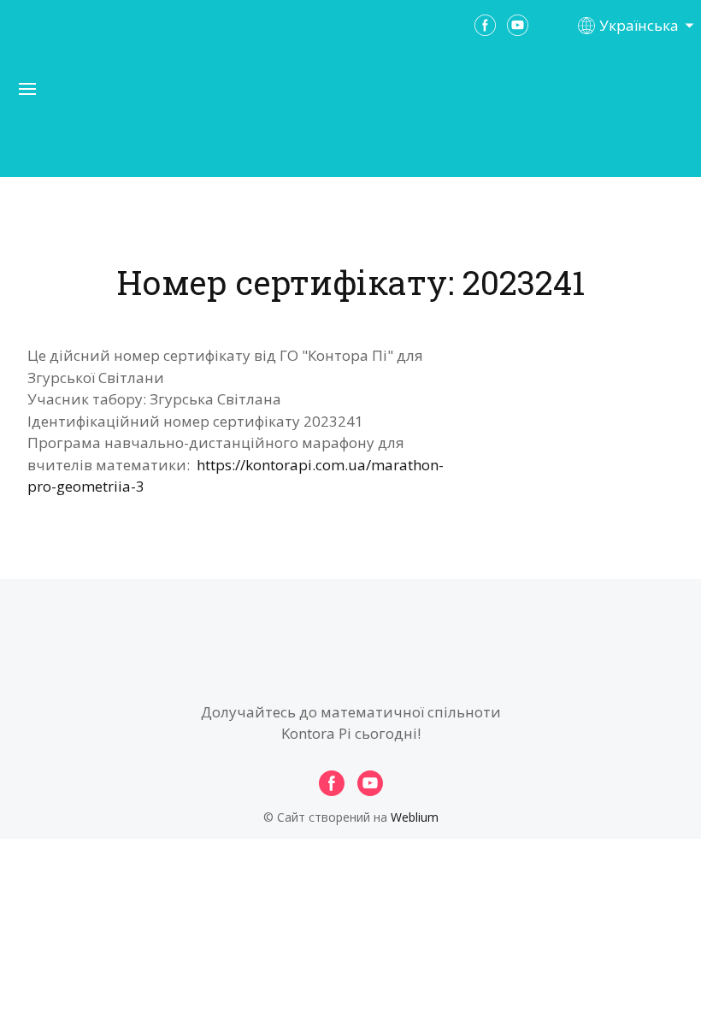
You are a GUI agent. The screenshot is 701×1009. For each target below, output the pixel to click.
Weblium (415, 817)
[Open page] (350, 119)
